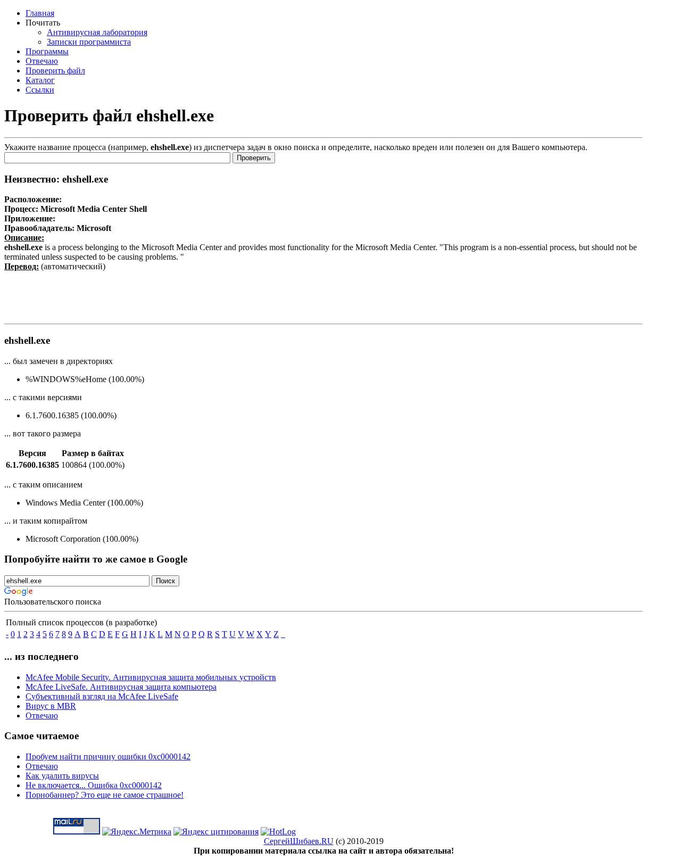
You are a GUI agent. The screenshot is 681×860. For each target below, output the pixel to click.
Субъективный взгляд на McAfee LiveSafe (102, 696)
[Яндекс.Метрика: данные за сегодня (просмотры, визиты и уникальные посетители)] (136, 832)
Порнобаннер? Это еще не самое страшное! (105, 794)
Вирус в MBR (51, 705)
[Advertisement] (323, 295)
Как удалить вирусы (62, 775)
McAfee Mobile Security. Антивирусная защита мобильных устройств (151, 677)
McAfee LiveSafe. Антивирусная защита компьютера (121, 686)
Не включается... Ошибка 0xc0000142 (94, 785)
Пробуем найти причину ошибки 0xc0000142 (108, 756)
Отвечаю (42, 715)
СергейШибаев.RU (299, 841)
